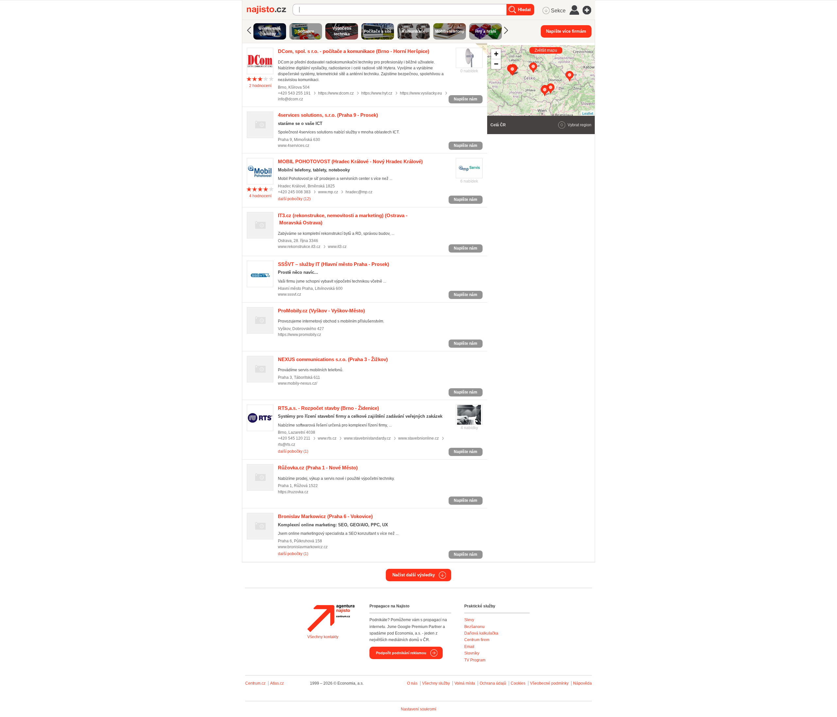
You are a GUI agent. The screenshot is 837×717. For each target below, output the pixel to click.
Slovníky (471, 653)
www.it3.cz (337, 246)
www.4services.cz (293, 145)
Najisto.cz (270, 10)
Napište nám (465, 99)
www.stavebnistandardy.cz (367, 438)
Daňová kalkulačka (481, 633)
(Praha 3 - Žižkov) (333, 359)
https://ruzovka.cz (293, 492)
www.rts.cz (327, 438)
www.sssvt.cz (289, 294)
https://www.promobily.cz (299, 334)
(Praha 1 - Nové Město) (318, 467)
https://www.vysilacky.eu (421, 93)
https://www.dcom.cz (336, 93)
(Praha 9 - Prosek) (328, 115)
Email (469, 646)
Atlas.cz (277, 683)
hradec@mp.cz (359, 192)
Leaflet (587, 113)
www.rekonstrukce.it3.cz (299, 246)
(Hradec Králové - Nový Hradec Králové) (350, 161)
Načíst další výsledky (413, 574)
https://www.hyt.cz (376, 93)
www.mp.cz (328, 192)
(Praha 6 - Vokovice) (325, 516)
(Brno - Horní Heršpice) (353, 51)
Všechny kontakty (322, 637)
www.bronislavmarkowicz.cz (303, 547)
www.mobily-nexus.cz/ (297, 383)
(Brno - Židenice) (328, 408)
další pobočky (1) (293, 451)
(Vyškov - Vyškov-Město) (321, 310)
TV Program (475, 660)
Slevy (469, 620)
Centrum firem (476, 640)
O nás (412, 683)
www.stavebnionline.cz (418, 438)
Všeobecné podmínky (549, 683)
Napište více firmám (566, 31)
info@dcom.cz (290, 99)
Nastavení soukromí (418, 709)
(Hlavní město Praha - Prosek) (333, 264)
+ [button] (496, 54)
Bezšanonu (474, 626)
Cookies (518, 683)
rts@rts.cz (286, 444)
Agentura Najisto (330, 618)
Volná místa (464, 683)
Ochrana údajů (493, 683)
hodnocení (260, 85)
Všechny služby (436, 683)
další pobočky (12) (294, 199)
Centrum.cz (255, 683)
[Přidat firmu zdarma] (588, 10)
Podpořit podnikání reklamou (401, 653)
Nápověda (582, 683)
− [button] (496, 64)
